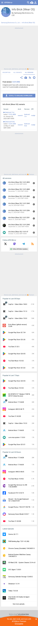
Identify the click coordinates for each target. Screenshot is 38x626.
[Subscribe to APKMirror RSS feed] (32, 244)
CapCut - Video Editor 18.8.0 (17, 304)
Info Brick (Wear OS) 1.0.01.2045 (19, 225)
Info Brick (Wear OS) (28, 22)
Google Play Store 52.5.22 (16, 368)
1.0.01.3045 (16, 82)
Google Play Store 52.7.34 (16, 332)
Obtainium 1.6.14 (13, 584)
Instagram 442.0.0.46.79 (16, 409)
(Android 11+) (9, 112)
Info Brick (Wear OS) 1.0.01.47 (18, 232)
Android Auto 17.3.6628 (16, 402)
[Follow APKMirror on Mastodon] (14, 244)
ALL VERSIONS (29, 72)
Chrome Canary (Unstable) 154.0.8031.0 (21, 548)
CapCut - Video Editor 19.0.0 (17, 318)
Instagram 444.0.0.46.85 (16, 472)
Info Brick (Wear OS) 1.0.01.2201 (19, 217)
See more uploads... (19, 604)
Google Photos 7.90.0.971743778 (19, 507)
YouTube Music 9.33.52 (16, 361)
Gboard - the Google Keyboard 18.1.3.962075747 (18, 500)
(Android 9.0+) (10, 122)
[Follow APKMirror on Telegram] (23, 244)
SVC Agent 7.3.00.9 (14, 570)
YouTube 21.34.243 (14, 416)
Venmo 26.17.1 (13, 534)
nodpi (33, 115)
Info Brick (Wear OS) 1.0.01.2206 (19, 210)
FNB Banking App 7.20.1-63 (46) (18, 541)
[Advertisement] (19, 48)
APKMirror (8, 2)
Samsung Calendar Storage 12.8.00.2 (20, 577)
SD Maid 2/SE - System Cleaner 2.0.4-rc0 (21, 562)
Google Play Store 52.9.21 (16, 444)
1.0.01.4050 (12, 114)
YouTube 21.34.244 (14, 521)
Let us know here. (23, 614)
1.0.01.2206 (12, 124)
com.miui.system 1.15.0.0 (16, 437)
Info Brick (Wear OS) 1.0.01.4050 (19, 182)
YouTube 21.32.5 (13, 347)
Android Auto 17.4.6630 (16, 430)
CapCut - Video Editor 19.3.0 (17, 423)
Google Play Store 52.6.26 (16, 339)
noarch (20, 115)
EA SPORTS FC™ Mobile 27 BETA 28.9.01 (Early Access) (19, 395)
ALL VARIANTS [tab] (17, 72)
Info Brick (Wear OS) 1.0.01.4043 (19, 196)
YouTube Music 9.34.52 (16, 479)
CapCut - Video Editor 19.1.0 (17, 311)
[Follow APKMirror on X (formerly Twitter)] (5, 244)
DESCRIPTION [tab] (6, 72)
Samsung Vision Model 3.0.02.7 (18, 514)
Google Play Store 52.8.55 (16, 354)
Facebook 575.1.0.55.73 (16, 493)
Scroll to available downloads (20, 95)
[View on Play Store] (26, 77)
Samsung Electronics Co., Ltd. (10, 22)
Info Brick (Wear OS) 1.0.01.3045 (19, 203)
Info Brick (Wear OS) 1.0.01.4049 (19, 189)
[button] (21, 77)
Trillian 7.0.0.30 (13, 591)
